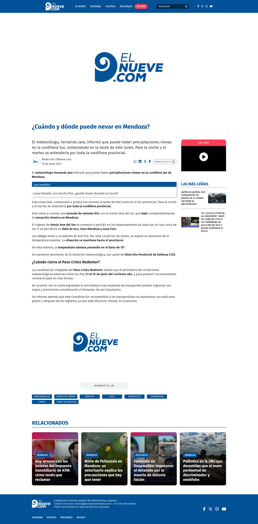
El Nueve (80, 6)
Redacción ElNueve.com (56, 159)
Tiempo (42, 402)
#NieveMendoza (42, 396)
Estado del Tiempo (65, 396)
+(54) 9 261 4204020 (127, 504)
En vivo (141, 6)
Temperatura (156, 396)
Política (110, 6)
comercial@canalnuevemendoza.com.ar (93, 504)
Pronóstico (134, 396)
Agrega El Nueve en (163, 161)
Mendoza (89, 396)
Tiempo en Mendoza (66, 402)
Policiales (126, 6)
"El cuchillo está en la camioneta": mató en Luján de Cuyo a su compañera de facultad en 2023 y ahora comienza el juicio (213, 222)
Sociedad (95, 6)
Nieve (112, 396)
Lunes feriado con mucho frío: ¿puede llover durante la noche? (75, 193)
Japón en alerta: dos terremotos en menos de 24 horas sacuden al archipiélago (193, 198)
